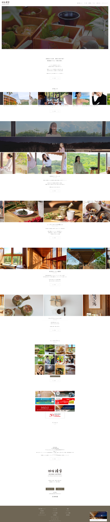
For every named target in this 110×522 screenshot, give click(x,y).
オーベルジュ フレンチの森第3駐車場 (54, 449)
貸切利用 (90, 3)
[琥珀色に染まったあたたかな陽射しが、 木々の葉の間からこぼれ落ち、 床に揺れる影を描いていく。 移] (40, 349)
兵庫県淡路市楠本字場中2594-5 (55, 493)
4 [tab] (56, 107)
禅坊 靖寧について (80, 3)
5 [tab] (57, 107)
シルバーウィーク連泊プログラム (79, 105)
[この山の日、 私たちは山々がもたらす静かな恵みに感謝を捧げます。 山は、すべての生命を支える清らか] (50, 349)
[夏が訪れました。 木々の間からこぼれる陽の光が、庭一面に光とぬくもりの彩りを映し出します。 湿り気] (50, 360)
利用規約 (55, 514)
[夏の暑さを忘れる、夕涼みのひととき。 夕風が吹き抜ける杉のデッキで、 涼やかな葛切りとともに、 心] (40, 360)
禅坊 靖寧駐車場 (56, 448)
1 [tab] (52, 107)
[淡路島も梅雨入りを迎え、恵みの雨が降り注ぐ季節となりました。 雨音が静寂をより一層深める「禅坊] (70, 370)
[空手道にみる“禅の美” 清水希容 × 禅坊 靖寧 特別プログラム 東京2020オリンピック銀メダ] (50, 370)
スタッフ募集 (67, 512)
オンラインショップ (105, 3)
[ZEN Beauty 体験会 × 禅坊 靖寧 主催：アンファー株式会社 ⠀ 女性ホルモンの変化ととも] (40, 370)
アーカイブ (55, 510)
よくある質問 (55, 512)
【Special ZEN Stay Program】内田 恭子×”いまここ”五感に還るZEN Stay (19, 105)
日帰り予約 (51, 488)
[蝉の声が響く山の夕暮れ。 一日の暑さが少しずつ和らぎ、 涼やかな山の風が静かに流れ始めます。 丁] (60, 349)
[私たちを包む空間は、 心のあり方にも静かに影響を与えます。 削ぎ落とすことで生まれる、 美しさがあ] (70, 349)
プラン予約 (85, 3)
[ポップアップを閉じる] (106, 511)
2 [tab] (53, 107)
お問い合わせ (98, 3)
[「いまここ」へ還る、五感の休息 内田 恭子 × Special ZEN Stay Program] (70, 360)
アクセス (94, 3)
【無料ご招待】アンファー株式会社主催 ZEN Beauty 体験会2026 (50, 105)
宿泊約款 (68, 514)
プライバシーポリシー (55, 517)
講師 (68, 508)
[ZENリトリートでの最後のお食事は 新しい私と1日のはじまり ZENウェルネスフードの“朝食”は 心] (60, 360)
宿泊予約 (60, 488)
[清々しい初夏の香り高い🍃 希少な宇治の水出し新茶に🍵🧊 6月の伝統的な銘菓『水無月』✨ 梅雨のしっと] (60, 370)
